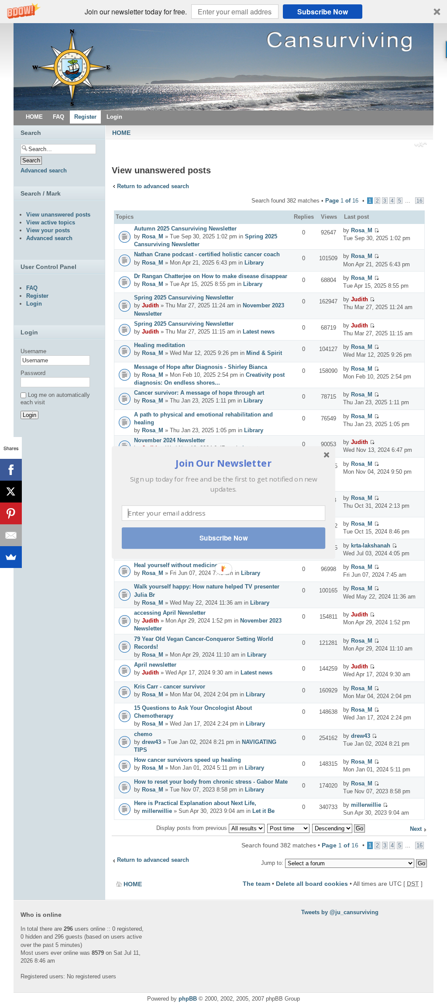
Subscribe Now (223, 538)
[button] (223, 463)
